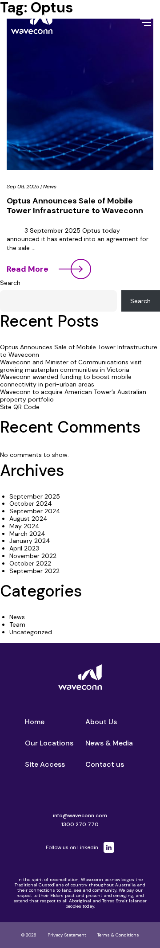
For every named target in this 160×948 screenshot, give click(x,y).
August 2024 (28, 519)
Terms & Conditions (118, 935)
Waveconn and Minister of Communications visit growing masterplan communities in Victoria (71, 366)
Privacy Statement (67, 935)
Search (10, 283)
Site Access (45, 764)
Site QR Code (20, 407)
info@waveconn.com (80, 815)
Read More (27, 269)
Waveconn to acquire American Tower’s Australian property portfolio (73, 395)
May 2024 (24, 526)
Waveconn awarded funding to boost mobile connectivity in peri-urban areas (66, 380)
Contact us (104, 764)
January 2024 (29, 541)
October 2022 (30, 563)
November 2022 (32, 556)
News (49, 186)
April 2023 (24, 548)
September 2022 (34, 571)
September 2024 (34, 511)
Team (17, 624)
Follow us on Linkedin (72, 847)
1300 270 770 (80, 824)
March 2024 (27, 534)
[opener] (145, 22)
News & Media (109, 743)
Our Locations (49, 743)
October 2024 (30, 503)
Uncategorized (30, 632)
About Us (101, 721)
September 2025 (34, 496)
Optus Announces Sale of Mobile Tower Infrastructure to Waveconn (75, 205)
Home (34, 721)
